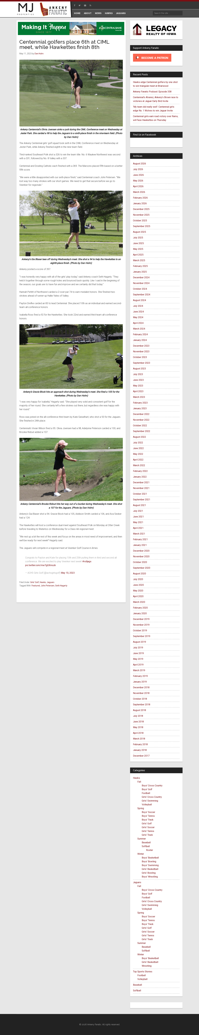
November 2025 (141, 214)
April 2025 (138, 254)
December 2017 (141, 755)
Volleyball (147, 804)
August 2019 (139, 642)
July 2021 (138, 511)
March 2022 (139, 465)
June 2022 (138, 448)
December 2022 (141, 414)
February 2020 (140, 607)
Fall (139, 781)
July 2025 (138, 237)
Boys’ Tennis (148, 816)
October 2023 (140, 357)
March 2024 (139, 328)
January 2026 (140, 203)
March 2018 (139, 738)
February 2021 (140, 539)
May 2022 (138, 454)
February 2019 (140, 676)
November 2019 (141, 624)
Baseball (146, 842)
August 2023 (139, 368)
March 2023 (139, 397)
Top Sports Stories (142, 971)
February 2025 (140, 266)
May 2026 (138, 180)
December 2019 (141, 619)
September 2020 (141, 567)
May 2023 (138, 385)
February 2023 (140, 402)
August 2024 (139, 300)
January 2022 (140, 476)
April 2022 (138, 459)
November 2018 (141, 693)
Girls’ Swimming (150, 800)
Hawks (43, 582)
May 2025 (138, 249)
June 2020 (138, 585)
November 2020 (141, 556)
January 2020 (140, 613)
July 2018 (138, 716)
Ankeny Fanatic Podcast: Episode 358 (152, 91)
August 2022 (139, 437)
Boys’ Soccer (148, 812)
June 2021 (138, 516)
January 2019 (140, 681)
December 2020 (141, 550)
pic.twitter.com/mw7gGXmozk (40, 565)
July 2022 (138, 442)
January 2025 (140, 271)
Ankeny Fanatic (54, 9)
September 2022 (141, 431)
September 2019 (141, 636)
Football (146, 793)
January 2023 (140, 408)
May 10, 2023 (68, 572)
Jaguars (50, 582)
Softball (146, 846)
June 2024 (138, 311)
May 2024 (138, 317)
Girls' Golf (34, 582)
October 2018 (140, 698)
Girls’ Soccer (148, 827)
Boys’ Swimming (150, 865)
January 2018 (140, 750)
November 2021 (141, 488)
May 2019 (138, 659)
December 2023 (141, 345)
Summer (141, 838)
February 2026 (140, 197)
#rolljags (86, 561)
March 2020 (139, 602)
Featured (36, 585)
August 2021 (139, 505)
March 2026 (139, 192)
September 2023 (141, 362)
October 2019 (140, 630)
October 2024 (140, 288)
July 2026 (138, 169)
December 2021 (141, 482)
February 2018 (140, 744)
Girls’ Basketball (150, 869)
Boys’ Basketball (150, 857)
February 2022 (140, 471)
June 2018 (138, 721)
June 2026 (138, 175)
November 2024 (141, 283)
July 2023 (138, 374)
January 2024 (140, 340)
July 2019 (138, 647)
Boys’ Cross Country (152, 785)
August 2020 (139, 573)
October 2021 (140, 493)
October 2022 (140, 425)
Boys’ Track (147, 819)
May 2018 (138, 727)
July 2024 (138, 306)
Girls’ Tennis (148, 831)
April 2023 (138, 391)
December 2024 (141, 277)
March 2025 (139, 260)
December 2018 (141, 687)
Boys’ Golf (147, 789)
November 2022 (141, 419)
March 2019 (139, 670)
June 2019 (138, 653)
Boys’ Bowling (149, 861)
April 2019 (138, 664)
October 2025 (140, 220)
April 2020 (138, 596)
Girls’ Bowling (149, 872)
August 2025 (139, 232)
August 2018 (139, 710)
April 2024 (138, 323)
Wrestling (147, 965)
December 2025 (141, 209)
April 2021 (138, 528)
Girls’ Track (147, 835)
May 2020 (138, 590)
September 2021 (141, 499)
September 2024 (141, 294)
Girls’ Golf (147, 823)
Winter (140, 853)
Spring (140, 808)
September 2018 (141, 704)
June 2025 (138, 243)
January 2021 (140, 545)
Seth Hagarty (61, 585)
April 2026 (138, 186)
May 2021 (138, 522)
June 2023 (138, 380)
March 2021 (139, 533)
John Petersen (47, 585)
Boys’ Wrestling (150, 876)
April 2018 (138, 733)
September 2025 (141, 226)
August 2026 (139, 163)
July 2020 (138, 579)
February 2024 (140, 334)
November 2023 (141, 351)
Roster (149, 850)
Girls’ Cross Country (152, 797)
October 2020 (140, 562)
